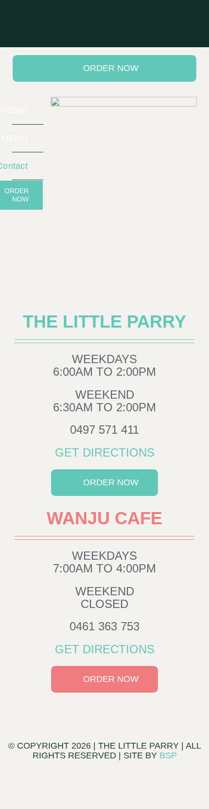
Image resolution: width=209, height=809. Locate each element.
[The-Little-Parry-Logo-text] (124, 100)
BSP (168, 755)
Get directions (105, 452)
